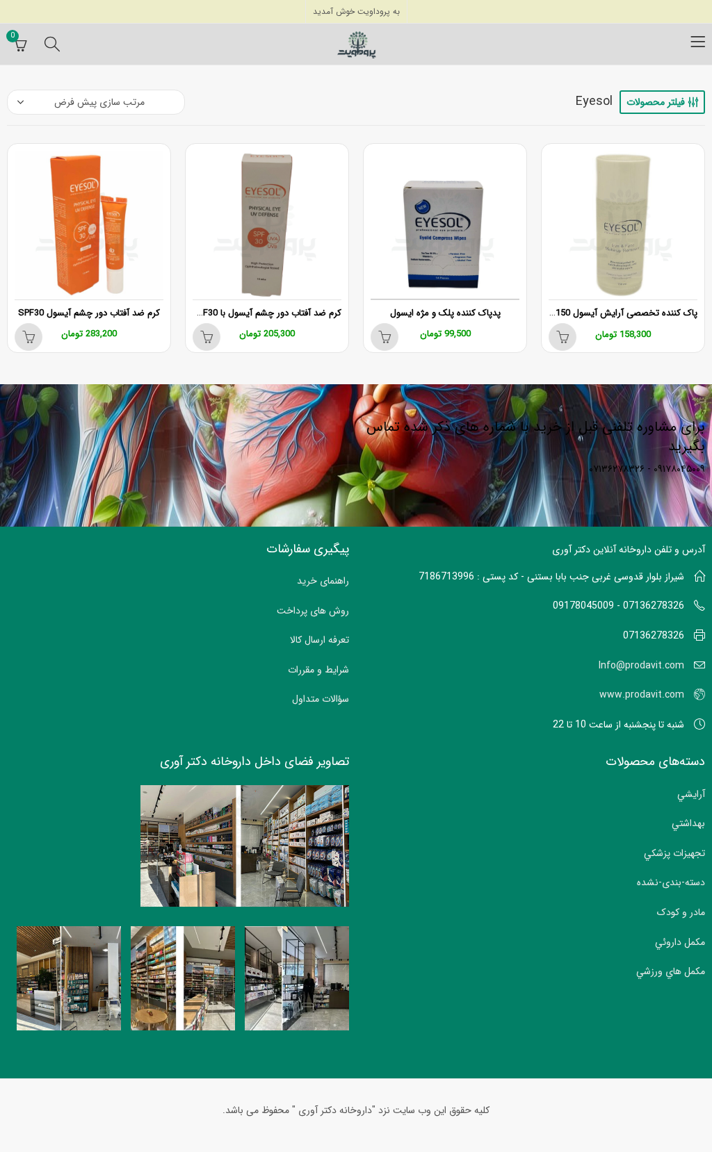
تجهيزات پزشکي (674, 853)
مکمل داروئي (680, 942)
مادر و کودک (681, 912)
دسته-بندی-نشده (671, 882)
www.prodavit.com (641, 694)
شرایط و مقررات (318, 669)
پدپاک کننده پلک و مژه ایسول (445, 313)
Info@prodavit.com (641, 665)
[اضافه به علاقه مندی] (553, 157)
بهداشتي (688, 823)
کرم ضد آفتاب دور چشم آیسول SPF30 (89, 313)
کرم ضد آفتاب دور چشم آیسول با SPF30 (266, 313)
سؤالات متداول (320, 699)
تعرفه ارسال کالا (319, 640)
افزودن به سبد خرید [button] (562, 337)
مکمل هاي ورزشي (670, 971)
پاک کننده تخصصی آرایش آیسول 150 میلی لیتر (608, 313)
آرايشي (691, 794)
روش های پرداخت (313, 610)
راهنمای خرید (323, 581)
